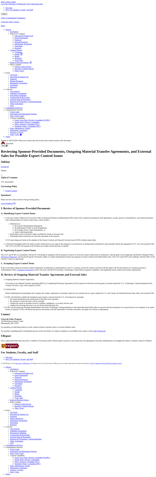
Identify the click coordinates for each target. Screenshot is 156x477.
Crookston (18, 390)
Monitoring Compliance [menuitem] (18, 130)
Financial (18, 377)
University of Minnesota (22, 363)
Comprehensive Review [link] (14, 110)
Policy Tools (14, 472)
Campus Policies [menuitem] (16, 50)
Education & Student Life (24, 373)
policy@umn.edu (99, 331)
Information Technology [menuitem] (23, 44)
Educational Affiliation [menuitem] (18, 95)
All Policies (14, 369)
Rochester (18, 396)
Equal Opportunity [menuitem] (21, 38)
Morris (17, 394)
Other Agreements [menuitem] (16, 104)
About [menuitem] (7, 137)
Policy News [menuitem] (19, 71)
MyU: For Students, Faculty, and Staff (19, 10)
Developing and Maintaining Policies (23, 451)
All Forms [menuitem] (13, 75)
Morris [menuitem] (17, 56)
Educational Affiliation (18, 433)
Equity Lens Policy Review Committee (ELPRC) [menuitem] (32, 120)
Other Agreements (16, 441)
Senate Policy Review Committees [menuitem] (27, 122)
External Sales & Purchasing (20, 437)
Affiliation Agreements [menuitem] (18, 93)
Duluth (17, 392)
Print (4, 146)
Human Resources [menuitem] (21, 42)
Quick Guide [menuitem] (14, 112)
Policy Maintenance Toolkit (20, 466)
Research (18, 386)
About (7, 474)
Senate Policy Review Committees (27, 460)
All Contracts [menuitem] (15, 91)
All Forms (13, 412)
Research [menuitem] (18, 48)
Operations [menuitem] (18, 46)
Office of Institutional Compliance (13, 18)
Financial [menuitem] (18, 40)
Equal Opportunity (21, 375)
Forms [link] (7, 73)
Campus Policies (16, 388)
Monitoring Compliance (18, 468)
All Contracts (15, 429)
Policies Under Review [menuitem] (23, 67)
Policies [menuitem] (8, 30)
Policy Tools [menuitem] (14, 135)
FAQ (12, 443)
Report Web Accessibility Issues (112, 363)
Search (4, 14)
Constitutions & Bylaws (14, 445)
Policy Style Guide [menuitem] (17, 116)
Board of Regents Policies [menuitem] (19, 63)
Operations (18, 384)
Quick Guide (14, 449)
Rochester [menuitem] (18, 58)
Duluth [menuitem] (17, 54)
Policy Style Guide (17, 453)
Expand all (5, 167)
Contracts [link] (8, 89)
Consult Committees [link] (17, 118)
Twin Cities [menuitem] (19, 60)
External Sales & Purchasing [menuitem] (20, 100)
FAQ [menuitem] (12, 106)
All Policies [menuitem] (14, 32)
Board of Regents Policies (19, 400)
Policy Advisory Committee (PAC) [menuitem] (27, 124)
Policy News (19, 408)
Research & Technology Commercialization (26, 439)
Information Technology (23, 381)
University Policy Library (10, 22)
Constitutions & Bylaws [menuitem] (14, 108)
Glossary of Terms (16, 470)
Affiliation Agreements (18, 431)
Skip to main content (8, 2)
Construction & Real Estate (20, 435)
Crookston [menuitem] (18, 52)
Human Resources (21, 379)
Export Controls (11, 191)
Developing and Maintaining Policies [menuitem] (23, 114)
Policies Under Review (23, 404)
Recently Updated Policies (24, 406)
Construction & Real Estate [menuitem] (20, 98)
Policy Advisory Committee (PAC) (27, 462)
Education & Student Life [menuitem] (24, 36)
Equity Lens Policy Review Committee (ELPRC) (32, 458)
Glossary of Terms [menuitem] (16, 132)
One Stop (8, 8)
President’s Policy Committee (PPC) (28, 464)
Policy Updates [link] (15, 65)
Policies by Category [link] (17, 34)
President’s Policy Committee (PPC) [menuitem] (28, 126)
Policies (8, 367)
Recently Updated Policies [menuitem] (24, 69)
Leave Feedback (7, 203)
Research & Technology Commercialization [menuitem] (26, 102)
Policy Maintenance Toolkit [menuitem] (20, 128)
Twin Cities (19, 398)
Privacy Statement (96, 363)
